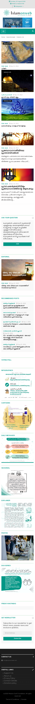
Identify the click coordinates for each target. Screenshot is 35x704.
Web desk (4, 66)
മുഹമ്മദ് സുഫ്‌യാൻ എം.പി (11, 322)
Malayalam (18, 6)
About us (7, 676)
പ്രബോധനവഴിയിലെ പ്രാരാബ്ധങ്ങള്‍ (12, 152)
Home (3, 37)
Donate (23, 699)
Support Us (8, 673)
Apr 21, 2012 (15, 66)
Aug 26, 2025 (9, 333)
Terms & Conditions (12, 699)
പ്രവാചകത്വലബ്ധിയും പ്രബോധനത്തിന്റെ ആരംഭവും (17, 187)
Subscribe (17, 638)
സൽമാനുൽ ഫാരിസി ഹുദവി (12, 331)
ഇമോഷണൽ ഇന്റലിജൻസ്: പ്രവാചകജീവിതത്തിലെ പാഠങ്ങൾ (15, 307)
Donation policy (10, 683)
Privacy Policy (9, 678)
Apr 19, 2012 (18, 95)
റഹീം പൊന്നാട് (6, 95)
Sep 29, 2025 (22, 303)
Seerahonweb (10, 37)
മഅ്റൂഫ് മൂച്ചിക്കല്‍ (9, 303)
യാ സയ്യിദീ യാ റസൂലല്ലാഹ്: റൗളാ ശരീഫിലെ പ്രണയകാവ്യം (16, 316)
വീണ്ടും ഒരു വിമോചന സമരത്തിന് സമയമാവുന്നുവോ (14, 287)
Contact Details (10, 681)
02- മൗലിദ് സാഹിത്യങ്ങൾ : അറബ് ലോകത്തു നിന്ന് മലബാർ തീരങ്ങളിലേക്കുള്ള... (16, 338)
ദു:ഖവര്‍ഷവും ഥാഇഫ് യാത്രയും (13, 126)
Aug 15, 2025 (15, 283)
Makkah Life (7, 43)
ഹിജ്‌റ (3, 69)
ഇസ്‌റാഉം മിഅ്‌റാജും (10, 97)
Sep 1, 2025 (27, 322)
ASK (17, 244)
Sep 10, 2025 (23, 312)
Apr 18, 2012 (15, 148)
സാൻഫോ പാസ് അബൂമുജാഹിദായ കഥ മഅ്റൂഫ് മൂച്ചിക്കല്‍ (16, 348)
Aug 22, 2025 (22, 344)
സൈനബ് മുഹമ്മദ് (9, 313)
